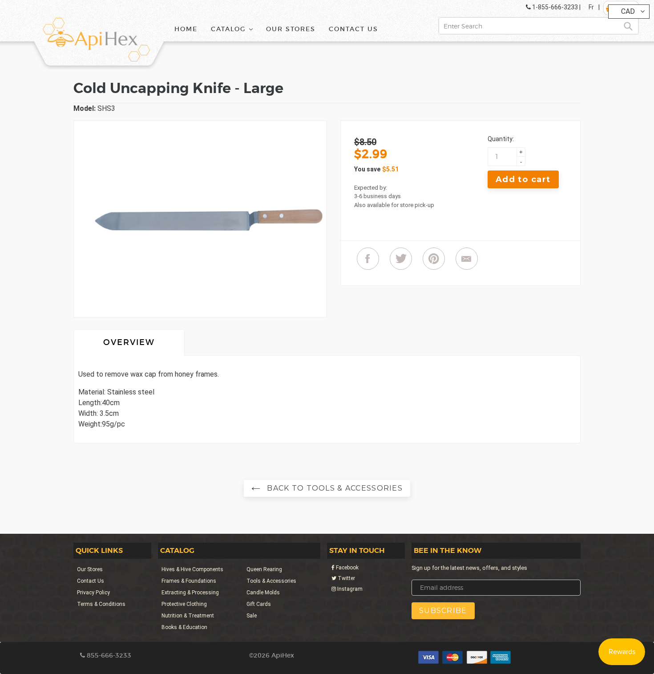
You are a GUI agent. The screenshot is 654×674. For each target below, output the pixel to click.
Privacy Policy (93, 592)
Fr (591, 7)
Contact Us (353, 29)
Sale (251, 616)
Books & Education (184, 627)
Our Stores (290, 29)
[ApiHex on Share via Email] (466, 259)
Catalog (234, 28)
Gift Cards (258, 604)
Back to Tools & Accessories (334, 488)
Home (186, 29)
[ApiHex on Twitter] (400, 259)
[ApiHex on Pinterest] (433, 259)
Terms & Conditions (101, 604)
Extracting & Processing (190, 592)
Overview (129, 342)
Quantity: (501, 138)
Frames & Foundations (188, 581)
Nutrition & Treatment (187, 616)
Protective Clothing (184, 604)
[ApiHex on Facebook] (367, 259)
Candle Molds (263, 592)
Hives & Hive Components (192, 569)
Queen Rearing (264, 569)
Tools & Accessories (271, 581)
